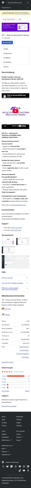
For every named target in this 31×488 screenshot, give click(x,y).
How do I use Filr (7, 278)
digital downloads (24, 347)
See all (27, 391)
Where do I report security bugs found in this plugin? (10, 288)
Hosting (4, 422)
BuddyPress (6, 454)
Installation (7, 58)
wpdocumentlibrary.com (18, 205)
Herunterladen (7, 42)
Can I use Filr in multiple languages (12, 283)
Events (18, 434)
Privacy (4, 425)
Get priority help (16, 230)
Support (5, 66)
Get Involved (20, 431)
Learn (3, 431)
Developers (5, 437)
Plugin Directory (6, 7)
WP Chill (7, 38)
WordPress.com (7, 445)
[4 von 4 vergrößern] (27, 257)
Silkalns (7, 315)
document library (24, 350)
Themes (18, 419)
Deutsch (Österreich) (12, 462)
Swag (19, 440)
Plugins (18, 422)
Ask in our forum (17, 228)
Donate (19, 437)
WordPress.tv (7, 440)
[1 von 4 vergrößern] (12, 240)
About (4, 416)
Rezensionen (8, 53)
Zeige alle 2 (26, 343)
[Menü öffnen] (28, 2)
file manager (25, 357)
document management (22, 354)
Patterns (19, 425)
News (3, 419)
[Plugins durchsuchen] (20, 19)
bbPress (5, 451)
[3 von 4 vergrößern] (12, 249)
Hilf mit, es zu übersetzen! (22, 13)
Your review (5, 391)
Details (6, 49)
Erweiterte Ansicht (7, 362)
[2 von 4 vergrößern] (27, 240)
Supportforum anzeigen (9, 406)
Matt (4, 449)
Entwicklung (7, 62)
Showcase (19, 416)
